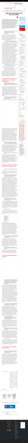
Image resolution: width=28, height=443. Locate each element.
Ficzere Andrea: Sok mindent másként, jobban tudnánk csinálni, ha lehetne (14, 396)
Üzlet (3, 8)
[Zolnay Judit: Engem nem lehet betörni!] (9, 391)
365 (15, 435)
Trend (24, 8)
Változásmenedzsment (22, 152)
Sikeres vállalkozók (22, 153)
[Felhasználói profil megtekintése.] (20, 122)
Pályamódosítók (16, 432)
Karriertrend (21, 147)
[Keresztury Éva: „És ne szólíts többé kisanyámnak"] (4, 391)
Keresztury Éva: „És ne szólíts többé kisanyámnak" (4, 396)
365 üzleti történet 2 (17, 436)
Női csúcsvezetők (16, 430)
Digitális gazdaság (17, 427)
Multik (14, 7)
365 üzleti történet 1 (22, 28)
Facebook (7, 414)
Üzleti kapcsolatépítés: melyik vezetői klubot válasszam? (22, 97)
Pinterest (10, 414)
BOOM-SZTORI (14, 6)
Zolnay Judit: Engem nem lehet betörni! (9, 395)
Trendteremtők (16, 431)
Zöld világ (23, 101)
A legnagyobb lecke (22, 35)
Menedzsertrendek (22, 145)
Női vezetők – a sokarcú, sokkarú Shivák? (21, 69)
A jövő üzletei (21, 154)
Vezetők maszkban (22, 43)
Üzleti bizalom (21, 146)
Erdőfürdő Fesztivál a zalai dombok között (23, 104)
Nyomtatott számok (8, 8)
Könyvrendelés (21, 26)
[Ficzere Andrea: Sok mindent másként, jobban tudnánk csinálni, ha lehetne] (14, 391)
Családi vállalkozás (8, 7)
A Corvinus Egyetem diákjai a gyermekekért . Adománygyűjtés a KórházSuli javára (22, 112)
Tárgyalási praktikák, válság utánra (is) (21, 80)
